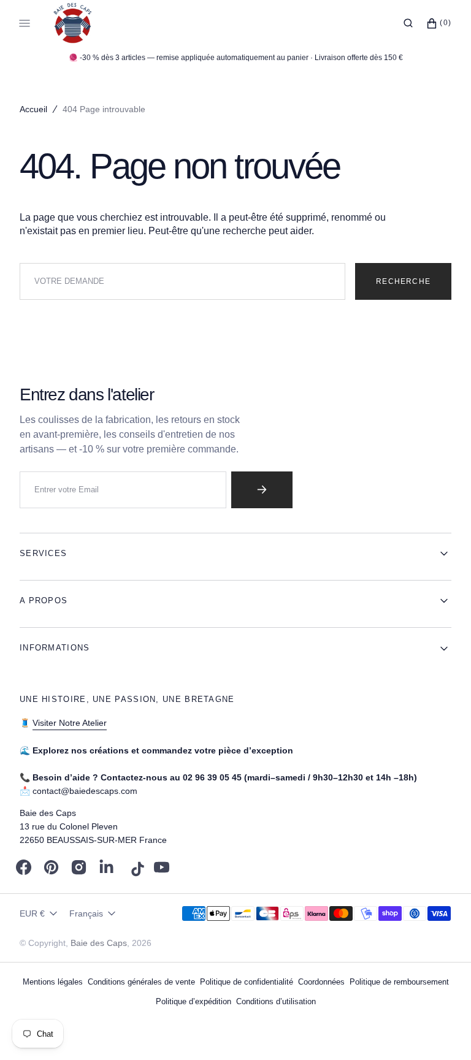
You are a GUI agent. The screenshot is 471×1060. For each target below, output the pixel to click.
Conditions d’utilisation (276, 1001)
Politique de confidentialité (246, 981)
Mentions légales (53, 981)
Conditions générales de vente (141, 981)
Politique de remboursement (399, 981)
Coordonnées (321, 981)
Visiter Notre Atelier (70, 723)
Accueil (33, 109)
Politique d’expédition (193, 1001)
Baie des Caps (99, 943)
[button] (408, 23)
